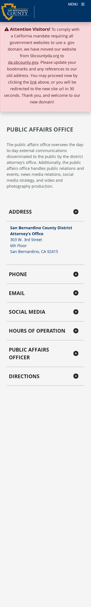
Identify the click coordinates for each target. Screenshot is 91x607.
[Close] (81, 29)
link (33, 82)
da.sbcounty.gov (23, 62)
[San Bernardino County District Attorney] (17, 14)
